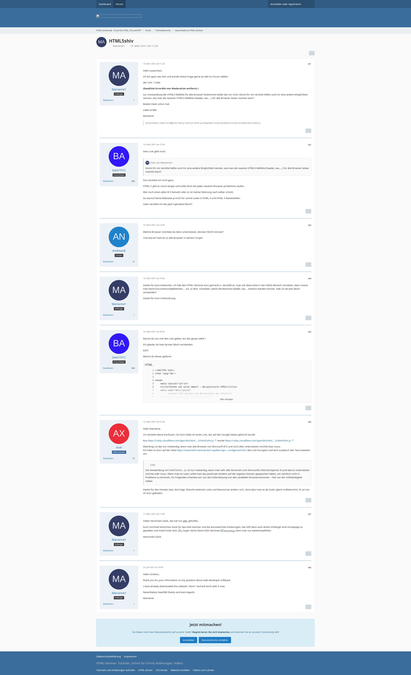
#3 (309, 225)
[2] (150, 373)
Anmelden (188, 640)
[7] (150, 390)
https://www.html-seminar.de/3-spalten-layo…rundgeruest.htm (212, 450)
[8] (150, 393)
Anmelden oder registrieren (285, 4)
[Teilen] (312, 53)
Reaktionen (108, 100)
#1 (309, 63)
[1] (150, 370)
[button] (307, 364)
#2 (309, 144)
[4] (150, 380)
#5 (309, 331)
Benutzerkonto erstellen (215, 640)
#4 (309, 278)
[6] (150, 387)
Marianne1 (119, 45)
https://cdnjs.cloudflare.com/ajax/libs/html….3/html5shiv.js (181, 440)
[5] (150, 383)
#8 (309, 567)
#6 (309, 421)
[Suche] (309, 4)
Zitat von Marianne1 (161, 162)
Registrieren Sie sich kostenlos (210, 632)
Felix (172, 123)
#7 (309, 514)
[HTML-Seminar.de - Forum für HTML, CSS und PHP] (205, 17)
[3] (150, 377)
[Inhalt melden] (308, 131)
